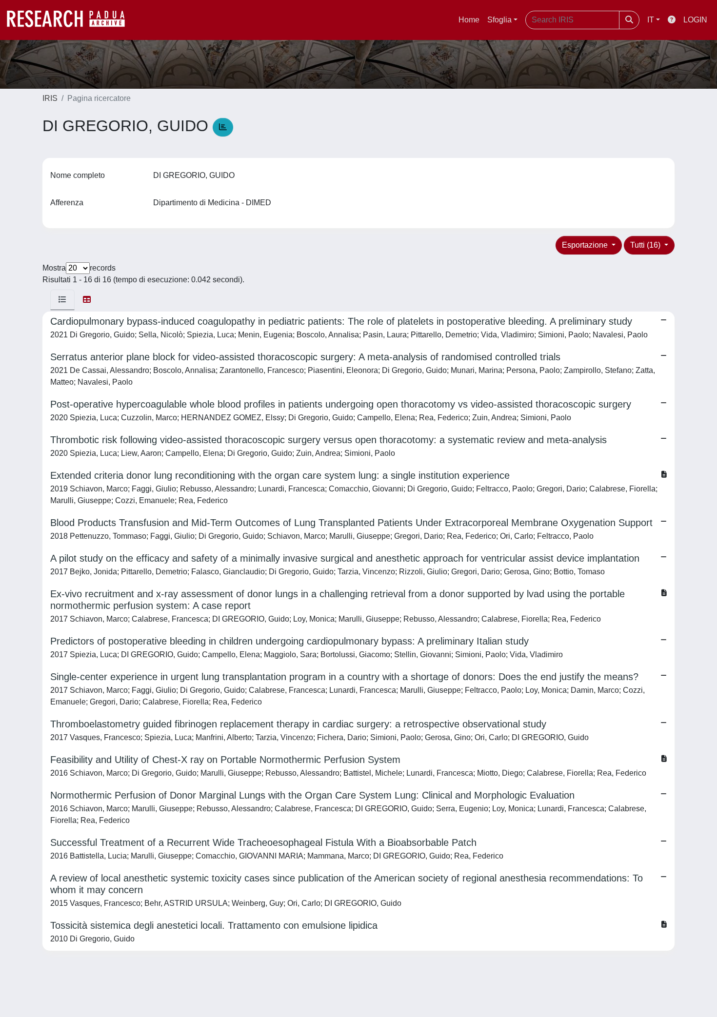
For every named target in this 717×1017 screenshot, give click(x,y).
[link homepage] (71, 20)
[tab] (62, 300)
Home (468, 20)
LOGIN (695, 20)
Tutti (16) (646, 245)
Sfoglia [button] (499, 20)
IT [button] (650, 20)
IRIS (50, 98)
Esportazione (586, 245)
